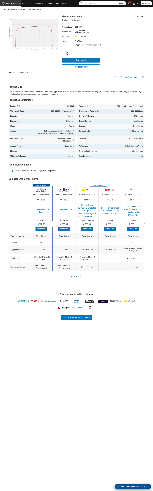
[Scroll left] (52, 224)
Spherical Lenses (35, 9)
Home (6, 9)
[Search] (81, 3)
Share (139, 16)
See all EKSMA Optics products (128, 77)
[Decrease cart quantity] (67, 54)
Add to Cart (41, 229)
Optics (12, 9)
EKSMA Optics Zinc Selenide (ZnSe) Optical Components (35, 171)
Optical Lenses (21, 9)
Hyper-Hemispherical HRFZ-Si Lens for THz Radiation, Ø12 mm (110, 211)
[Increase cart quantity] (67, 52)
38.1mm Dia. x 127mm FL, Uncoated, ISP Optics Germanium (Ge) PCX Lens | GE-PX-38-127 (87, 211)
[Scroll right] (144, 224)
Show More (75, 277)
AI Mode (122, 3)
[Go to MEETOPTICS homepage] (11, 3)
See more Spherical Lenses (76, 317)
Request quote (81, 67)
